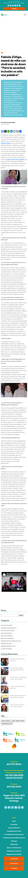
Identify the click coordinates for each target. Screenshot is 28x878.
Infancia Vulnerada (7, 638)
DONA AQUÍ (14, 858)
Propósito (14, 824)
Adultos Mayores (6, 625)
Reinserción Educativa (8, 646)
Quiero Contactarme (14, 848)
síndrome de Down (7, 723)
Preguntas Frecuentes (14, 854)
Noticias (14, 841)
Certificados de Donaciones (14, 834)
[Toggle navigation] (25, 14)
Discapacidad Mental (8, 630)
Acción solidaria (6, 649)
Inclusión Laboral (7, 636)
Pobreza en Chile (6, 643)
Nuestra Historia (14, 828)
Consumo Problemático (8, 628)
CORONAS (14, 868)
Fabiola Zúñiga (5, 143)
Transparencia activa (14, 831)
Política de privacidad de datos (14, 838)
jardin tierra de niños (18, 721)
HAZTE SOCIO (14, 863)
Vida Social (14, 844)
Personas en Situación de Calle (11, 641)
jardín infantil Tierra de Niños (16, 159)
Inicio (14, 821)
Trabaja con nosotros (14, 851)
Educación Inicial (6, 633)
